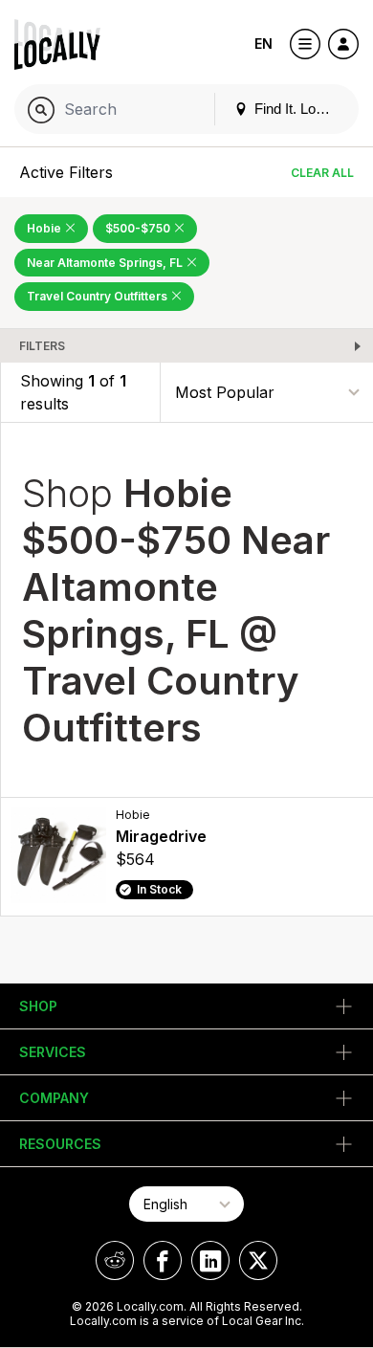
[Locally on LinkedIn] (210, 1260)
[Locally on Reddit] (115, 1260)
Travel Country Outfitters (98, 296)
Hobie (45, 228)
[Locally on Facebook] (162, 1260)
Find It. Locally (297, 108)
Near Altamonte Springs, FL (106, 262)
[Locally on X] (258, 1260)
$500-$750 (139, 228)
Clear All (322, 173)
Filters (42, 346)
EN (263, 43)
